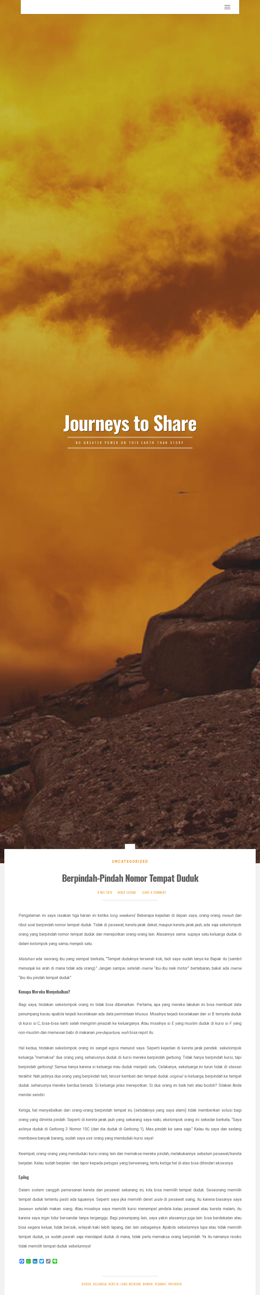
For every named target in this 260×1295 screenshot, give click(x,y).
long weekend (131, 1284)
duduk (86, 1284)
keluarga (100, 1284)
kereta (114, 1284)
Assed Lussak (127, 892)
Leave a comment (154, 892)
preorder (175, 1284)
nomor (148, 1284)
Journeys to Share (130, 422)
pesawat (160, 1284)
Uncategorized (130, 861)
